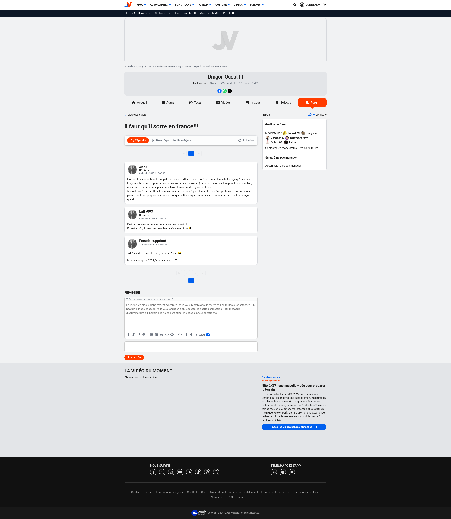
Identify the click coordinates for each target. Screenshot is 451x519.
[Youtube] (180, 472)
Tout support (200, 83)
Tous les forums (159, 66)
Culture (221, 4)
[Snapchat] (216, 472)
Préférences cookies (306, 492)
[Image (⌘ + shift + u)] (185, 335)
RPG (223, 13)
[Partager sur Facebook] (219, 91)
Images (256, 102)
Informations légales (171, 492)
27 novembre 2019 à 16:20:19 (153, 244)
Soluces (285, 102)
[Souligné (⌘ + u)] (139, 335)
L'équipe (149, 492)
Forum (315, 102)
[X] (162, 472)
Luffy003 (146, 211)
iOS (195, 13)
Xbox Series (145, 13)
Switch (187, 13)
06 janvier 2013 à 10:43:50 (152, 173)
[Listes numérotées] (157, 335)
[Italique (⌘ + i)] (133, 335)
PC (126, 13)
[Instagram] (171, 472)
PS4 (170, 13)
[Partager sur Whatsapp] (225, 91)
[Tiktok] (198, 472)
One (177, 13)
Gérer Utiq (284, 492)
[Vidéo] (190, 335)
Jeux (139, 4)
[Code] (167, 335)
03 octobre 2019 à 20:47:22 (152, 218)
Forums (255, 4)
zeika (143, 166)
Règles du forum (308, 148)
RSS (230, 497)
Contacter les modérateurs (281, 148)
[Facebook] (153, 472)
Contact (136, 492)
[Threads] (207, 472)
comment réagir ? (165, 299)
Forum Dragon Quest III (180, 66)
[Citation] (162, 335)
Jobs (240, 497)
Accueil (128, 66)
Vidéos (238, 4)
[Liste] (152, 335)
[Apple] (283, 472)
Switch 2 (160, 13)
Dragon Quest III (141, 66)
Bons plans (183, 4)
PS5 (133, 13)
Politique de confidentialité (243, 492)
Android (204, 13)
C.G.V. (202, 492)
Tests (198, 102)
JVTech (203, 4)
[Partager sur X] (230, 91)
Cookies (268, 492)
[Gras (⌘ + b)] (128, 335)
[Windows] (292, 472)
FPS (231, 13)
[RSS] (189, 472)
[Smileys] (180, 335)
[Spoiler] (172, 335)
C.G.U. (190, 492)
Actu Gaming (159, 4)
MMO (215, 13)
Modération (217, 492)
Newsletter (217, 497)
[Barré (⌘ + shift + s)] (144, 335)
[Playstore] (274, 472)
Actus (170, 102)
